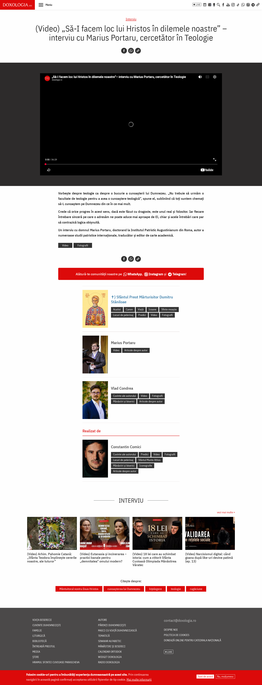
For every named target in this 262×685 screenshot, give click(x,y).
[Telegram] (253, 4)
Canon (129, 309)
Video (65, 245)
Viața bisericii (42, 620)
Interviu (131, 19)
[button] (45, 5)
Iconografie (145, 465)
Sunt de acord (205, 676)
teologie (176, 589)
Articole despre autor (136, 350)
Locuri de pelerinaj (123, 315)
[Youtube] (228, 4)
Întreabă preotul (43, 646)
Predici (142, 315)
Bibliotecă (39, 641)
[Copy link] (138, 51)
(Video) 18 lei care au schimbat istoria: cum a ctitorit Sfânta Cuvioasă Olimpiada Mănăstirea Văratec (154, 559)
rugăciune (196, 589)
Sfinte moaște (169, 309)
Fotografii (82, 245)
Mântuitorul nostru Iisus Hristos (78, 589)
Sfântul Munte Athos (149, 460)
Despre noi (171, 629)
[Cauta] (218, 4)
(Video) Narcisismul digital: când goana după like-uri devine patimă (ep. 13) (209, 557)
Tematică (104, 635)
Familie (37, 630)
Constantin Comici (126, 446)
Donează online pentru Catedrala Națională (192, 640)
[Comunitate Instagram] (248, 4)
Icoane (152, 309)
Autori (102, 620)
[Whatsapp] (131, 51)
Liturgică (38, 635)
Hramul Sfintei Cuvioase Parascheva (55, 662)
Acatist (117, 309)
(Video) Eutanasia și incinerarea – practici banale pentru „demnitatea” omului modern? (103, 557)
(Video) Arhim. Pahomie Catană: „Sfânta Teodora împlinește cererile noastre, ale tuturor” (52, 557)
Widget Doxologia (110, 657)
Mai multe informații (139, 679)
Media (36, 651)
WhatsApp (135, 274)
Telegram (179, 274)
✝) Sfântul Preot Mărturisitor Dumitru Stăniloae (142, 299)
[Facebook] (223, 4)
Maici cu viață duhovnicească (117, 630)
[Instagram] (233, 4)
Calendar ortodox (110, 651)
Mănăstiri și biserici (123, 401)
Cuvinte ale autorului (124, 396)
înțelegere (155, 589)
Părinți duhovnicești (112, 625)
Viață (141, 309)
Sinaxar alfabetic (109, 641)
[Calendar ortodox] (205, 4)
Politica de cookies (176, 635)
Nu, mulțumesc (225, 676)
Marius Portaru (123, 342)
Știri (35, 657)
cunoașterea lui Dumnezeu (123, 589)
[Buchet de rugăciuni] (214, 4)
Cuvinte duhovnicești (46, 625)
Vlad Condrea (122, 388)
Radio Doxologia (109, 662)
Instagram (156, 274)
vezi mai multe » (226, 512)
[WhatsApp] (243, 4)
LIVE (198, 4)
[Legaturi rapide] (258, 4)
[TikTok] (238, 4)
